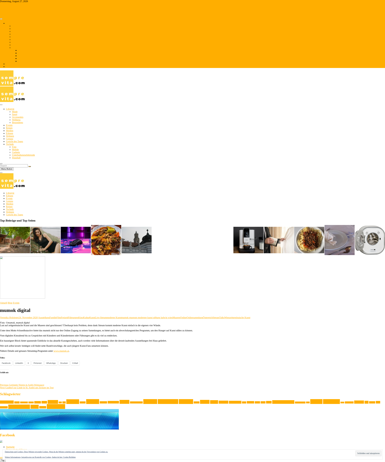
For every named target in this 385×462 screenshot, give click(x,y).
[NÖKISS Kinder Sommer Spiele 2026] (137, 240)
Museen (176, 317)
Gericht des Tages (20, 39)
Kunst (92, 317)
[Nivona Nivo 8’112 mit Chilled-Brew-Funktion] (248, 240)
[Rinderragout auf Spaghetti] (309, 240)
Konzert (196, 402)
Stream (216, 317)
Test (366, 402)
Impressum (11, 66)
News (269, 402)
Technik (16, 47)
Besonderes (17, 122)
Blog (8, 64)
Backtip (31, 402)
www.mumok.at (61, 351)
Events (15, 28)
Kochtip (186, 401)
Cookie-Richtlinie (69, 457)
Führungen (73, 317)
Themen (10, 23)
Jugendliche (113, 402)
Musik (257, 402)
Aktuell (3, 303)
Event (44, 402)
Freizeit (64, 317)
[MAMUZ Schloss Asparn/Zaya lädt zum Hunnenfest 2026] (15, 240)
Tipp (378, 402)
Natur (263, 402)
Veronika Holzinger (9, 317)
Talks (221, 317)
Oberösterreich (300, 402)
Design (37, 402)
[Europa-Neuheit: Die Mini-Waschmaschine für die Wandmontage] (370, 240)
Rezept (316, 401)
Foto (20, 50)
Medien (15, 42)
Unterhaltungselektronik (29, 58)
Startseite (10, 447)
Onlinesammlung (195, 317)
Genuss (15, 36)
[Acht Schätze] (106, 240)
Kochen (150, 401)
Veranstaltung (19, 407)
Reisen (15, 31)
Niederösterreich (283, 402)
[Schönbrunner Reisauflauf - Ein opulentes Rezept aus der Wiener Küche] (340, 240)
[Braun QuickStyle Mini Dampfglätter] (279, 240)
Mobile (21, 53)
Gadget (83, 402)
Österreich (208, 317)
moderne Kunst (114, 317)
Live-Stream (101, 317)
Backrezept (24, 402)
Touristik (4, 407)
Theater (372, 402)
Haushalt (22, 61)
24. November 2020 (28, 317)
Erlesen (15, 45)
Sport (14, 114)
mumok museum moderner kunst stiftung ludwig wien (147, 317)
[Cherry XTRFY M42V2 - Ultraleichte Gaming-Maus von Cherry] (76, 240)
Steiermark (349, 402)
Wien (226, 317)
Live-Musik (235, 402)
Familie (53, 317)
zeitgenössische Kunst (239, 317)
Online (183, 317)
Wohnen (16, 34)
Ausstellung (43, 317)
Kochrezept (168, 401)
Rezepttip (331, 401)
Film (59, 317)
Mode (15, 111)
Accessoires (17, 117)
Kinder (124, 402)
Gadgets (22, 55)
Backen (17, 402)
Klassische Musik (136, 402)
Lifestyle (16, 26)
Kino (80, 317)
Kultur (86, 317)
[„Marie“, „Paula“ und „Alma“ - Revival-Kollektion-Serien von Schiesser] (45, 240)
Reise (308, 402)
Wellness (16, 120)
